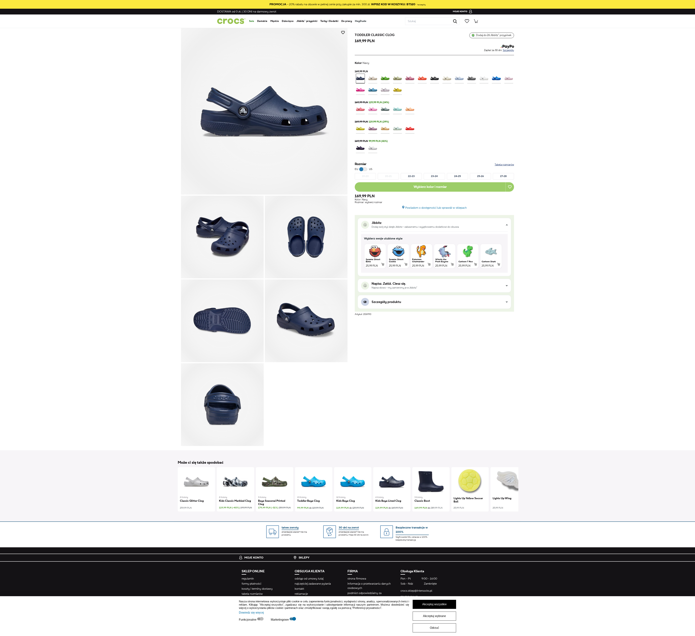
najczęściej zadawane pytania (313, 584)
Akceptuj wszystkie (434, 604)
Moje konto (253, 557)
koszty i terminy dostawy (257, 589)
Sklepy (304, 557)
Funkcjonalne (248, 619)
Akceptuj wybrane (434, 616)
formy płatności (251, 584)
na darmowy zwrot (259, 11)
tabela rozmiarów (252, 594)
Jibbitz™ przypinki (306, 21)
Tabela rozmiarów (504, 164)
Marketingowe (280, 619)
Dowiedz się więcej (251, 612)
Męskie (274, 21)
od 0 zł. (229, 11)
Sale (251, 21)
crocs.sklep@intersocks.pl (416, 591)
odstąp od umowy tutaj (309, 578)
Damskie (262, 21)
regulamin (248, 578)
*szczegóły (421, 4)
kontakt (299, 589)
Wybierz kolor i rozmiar (430, 187)
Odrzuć (434, 627)
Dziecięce (288, 21)
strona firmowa (357, 578)
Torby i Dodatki (329, 21)
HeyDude (360, 21)
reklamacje (301, 594)
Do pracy (346, 21)
